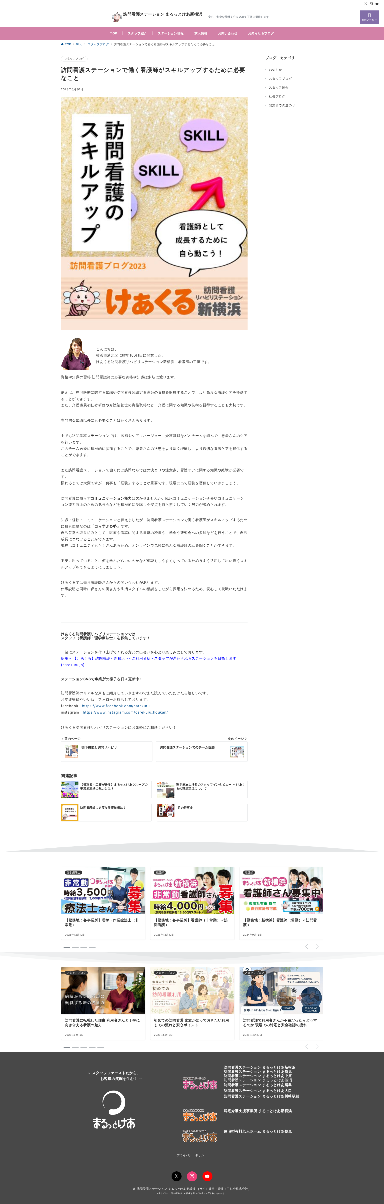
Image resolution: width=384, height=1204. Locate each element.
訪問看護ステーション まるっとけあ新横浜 (162, 14)
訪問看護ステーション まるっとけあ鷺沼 (258, 1080)
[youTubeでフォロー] (207, 1176)
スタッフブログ (74, 58)
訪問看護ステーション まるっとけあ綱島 (258, 1085)
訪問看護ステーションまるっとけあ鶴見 (258, 1071)
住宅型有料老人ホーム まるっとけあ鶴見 (258, 1131)
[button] (67, 1047)
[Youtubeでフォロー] (377, 4)
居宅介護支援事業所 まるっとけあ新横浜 (258, 1111)
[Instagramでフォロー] (371, 4)
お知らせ (275, 69)
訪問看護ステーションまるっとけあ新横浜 (260, 1067)
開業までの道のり (282, 105)
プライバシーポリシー (192, 1155)
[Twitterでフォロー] (365, 4)
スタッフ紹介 (279, 87)
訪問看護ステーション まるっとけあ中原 (258, 1075)
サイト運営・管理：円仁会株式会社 (224, 1188)
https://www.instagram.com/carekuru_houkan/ (125, 712)
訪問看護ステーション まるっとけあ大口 (258, 1090)
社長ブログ (277, 96)
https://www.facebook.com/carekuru (116, 706)
